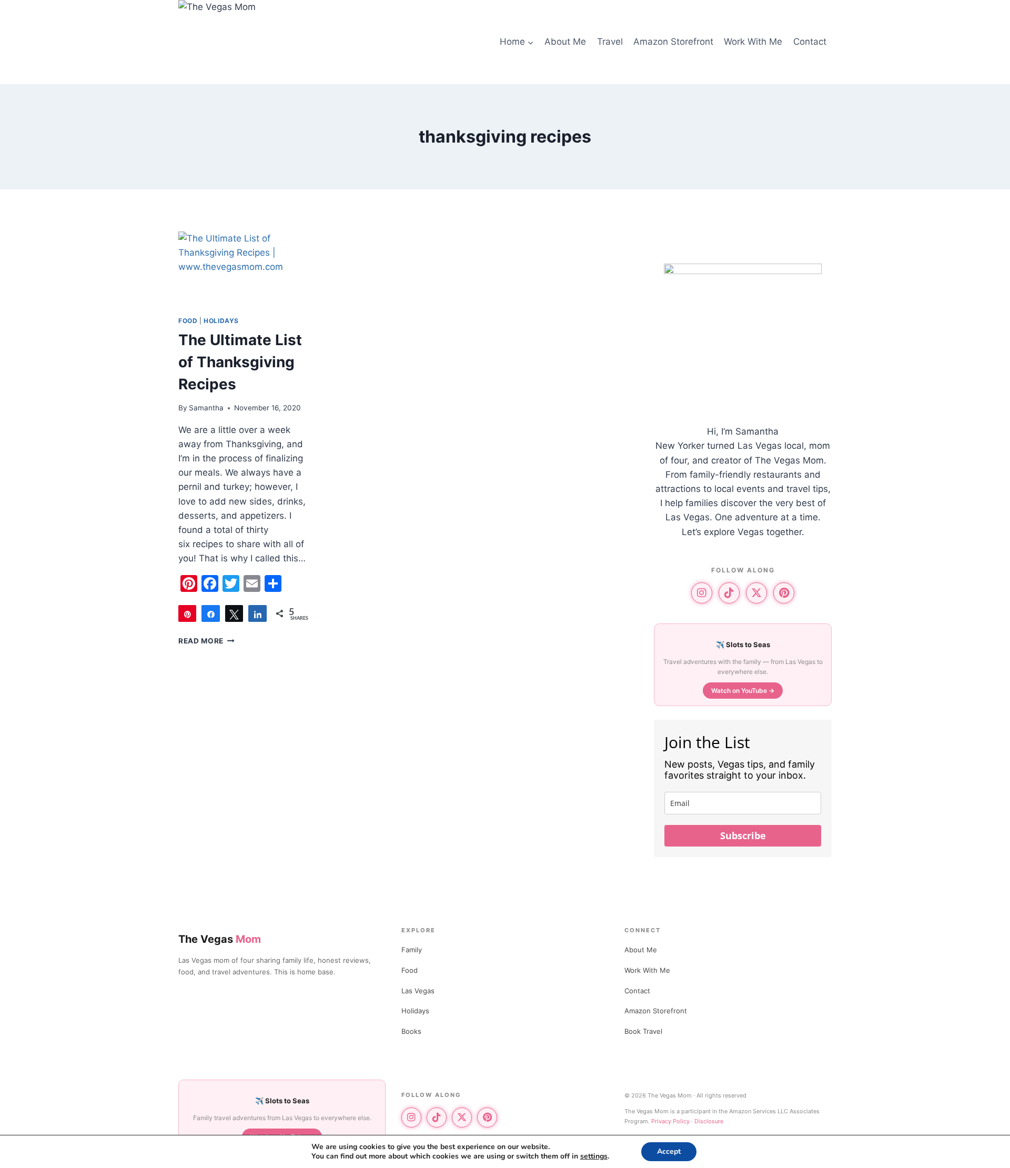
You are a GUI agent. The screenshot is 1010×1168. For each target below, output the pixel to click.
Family (411, 949)
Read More (206, 641)
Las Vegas (418, 990)
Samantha (206, 408)
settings (594, 1156)
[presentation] (245, 269)
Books (411, 1031)
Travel (610, 41)
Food (187, 321)
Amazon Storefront (673, 41)
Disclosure (708, 1121)
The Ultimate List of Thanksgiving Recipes (240, 362)
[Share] (210, 613)
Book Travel (643, 1031)
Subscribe (743, 835)
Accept (669, 1151)
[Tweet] (234, 613)
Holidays (221, 321)
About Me (565, 41)
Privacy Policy (670, 1121)
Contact (809, 41)
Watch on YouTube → (742, 690)
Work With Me (753, 41)
